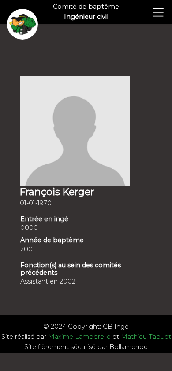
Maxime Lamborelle (79, 337)
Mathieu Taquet (146, 337)
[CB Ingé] (22, 24)
